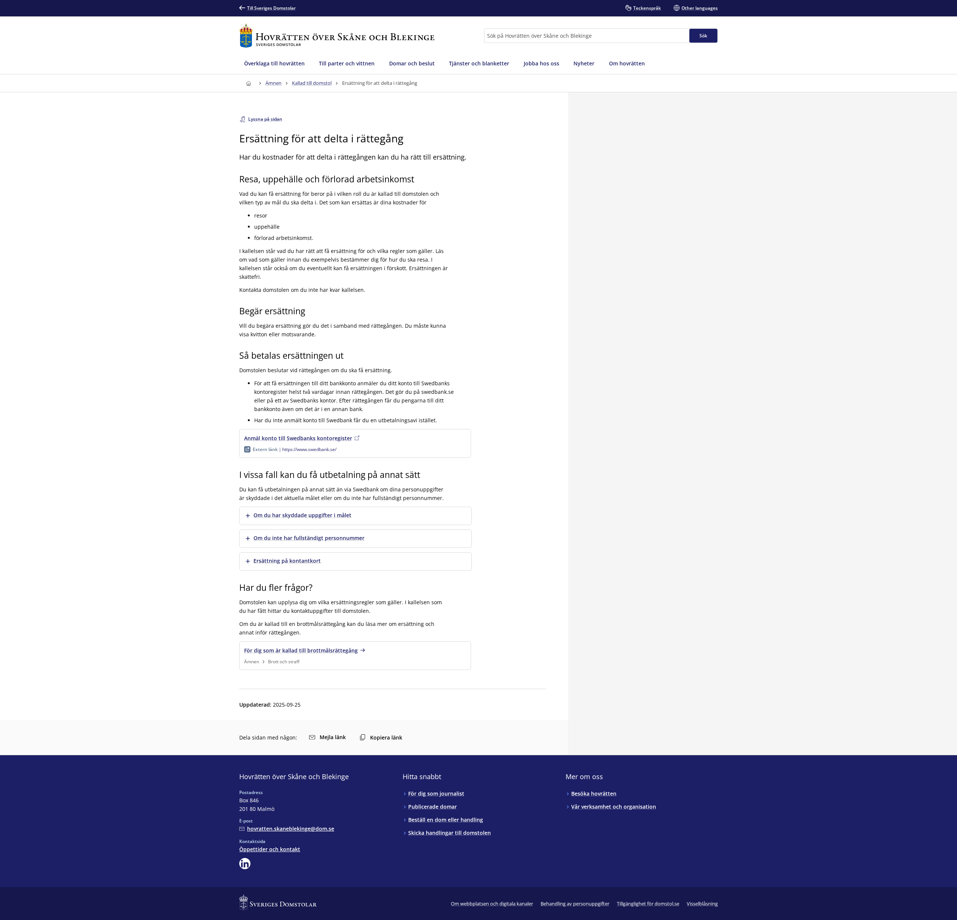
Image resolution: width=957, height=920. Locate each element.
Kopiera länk (386, 737)
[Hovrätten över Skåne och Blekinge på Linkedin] (244, 863)
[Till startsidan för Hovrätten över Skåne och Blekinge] (336, 36)
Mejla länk (333, 737)
